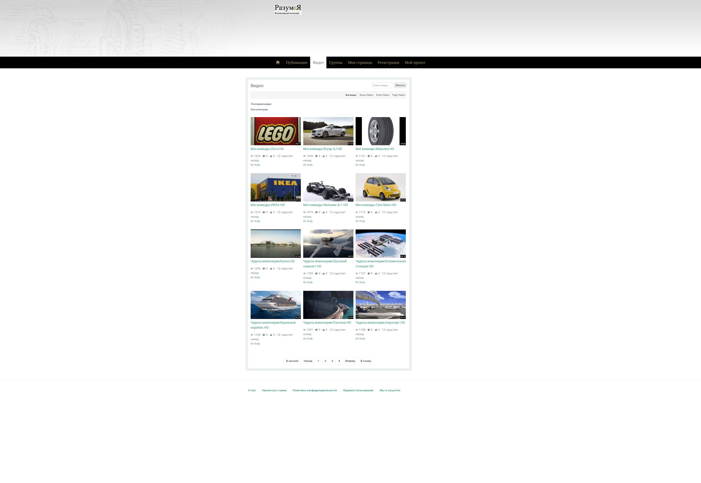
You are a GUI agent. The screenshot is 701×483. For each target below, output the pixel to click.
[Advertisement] (382, 28)
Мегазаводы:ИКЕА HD (268, 205)
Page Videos (398, 95)
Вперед (350, 361)
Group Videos (366, 95)
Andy (257, 164)
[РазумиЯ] (288, 10)
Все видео (351, 95)
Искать (400, 85)
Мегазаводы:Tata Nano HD (376, 205)
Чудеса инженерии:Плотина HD (327, 322)
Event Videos (382, 95)
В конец (366, 361)
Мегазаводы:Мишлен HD (375, 149)
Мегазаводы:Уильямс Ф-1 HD (325, 205)
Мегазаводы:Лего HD (267, 149)
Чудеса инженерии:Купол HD (273, 261)
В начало (292, 361)
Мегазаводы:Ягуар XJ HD (322, 149)
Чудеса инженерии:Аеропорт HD (380, 322)
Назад (308, 361)
